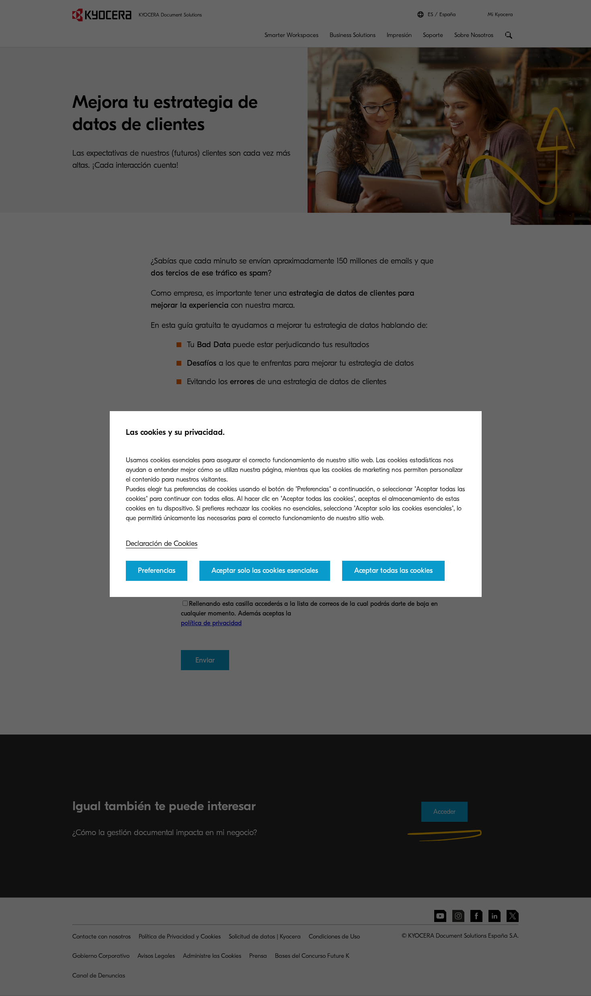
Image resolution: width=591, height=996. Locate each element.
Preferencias (156, 570)
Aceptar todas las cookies (393, 570)
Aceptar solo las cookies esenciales (264, 570)
